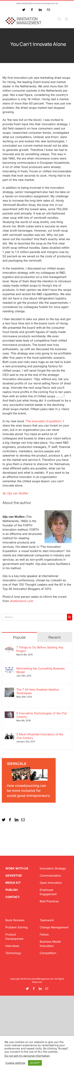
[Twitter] (3, 820)
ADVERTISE (13, 875)
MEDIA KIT (13, 882)
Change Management (54, 927)
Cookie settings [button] (15, 1063)
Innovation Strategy (53, 868)
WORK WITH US (16, 868)
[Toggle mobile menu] (67, 19)
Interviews (12, 946)
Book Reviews (14, 920)
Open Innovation (51, 882)
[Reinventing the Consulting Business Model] (9, 669)
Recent (54, 637)
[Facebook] (10, 820)
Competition (48, 953)
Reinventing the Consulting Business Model (40, 670)
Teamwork (47, 920)
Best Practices (49, 901)
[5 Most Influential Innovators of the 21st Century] (9, 734)
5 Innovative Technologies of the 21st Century (41, 715)
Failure (44, 934)
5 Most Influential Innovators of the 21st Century (39, 736)
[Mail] (23, 820)
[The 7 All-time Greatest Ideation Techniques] (9, 690)
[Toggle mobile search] (59, 19)
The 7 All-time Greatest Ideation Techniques (37, 691)
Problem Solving (16, 927)
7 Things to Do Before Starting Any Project (40, 649)
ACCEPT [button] (35, 1062)
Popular (19, 637)
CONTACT (12, 897)
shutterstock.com (21, 601)
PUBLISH (11, 890)
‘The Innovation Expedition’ (43, 421)
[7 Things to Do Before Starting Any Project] (9, 647)
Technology (13, 953)
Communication (50, 875)
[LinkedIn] (16, 820)
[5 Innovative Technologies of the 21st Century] (9, 713)
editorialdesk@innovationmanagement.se (37, 3)
